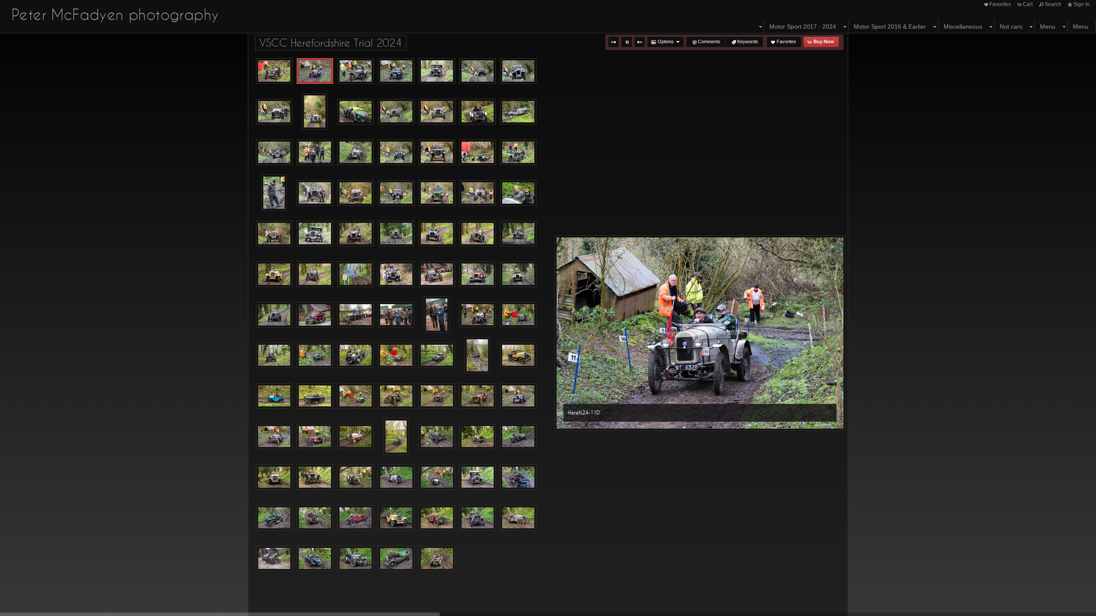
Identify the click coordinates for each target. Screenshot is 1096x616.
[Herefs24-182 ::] (274, 193)
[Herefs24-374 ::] (315, 477)
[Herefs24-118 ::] (396, 71)
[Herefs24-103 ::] (274, 71)
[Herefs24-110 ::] (315, 71)
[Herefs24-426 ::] (315, 558)
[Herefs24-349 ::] (315, 436)
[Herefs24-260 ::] (437, 274)
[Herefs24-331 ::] (437, 396)
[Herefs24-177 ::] (518, 152)
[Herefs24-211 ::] (274, 233)
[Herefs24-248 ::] (356, 274)
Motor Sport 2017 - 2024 (802, 26)
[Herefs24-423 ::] (274, 558)
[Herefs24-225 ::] (396, 233)
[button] (613, 41)
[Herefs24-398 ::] (274, 518)
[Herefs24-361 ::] (437, 436)
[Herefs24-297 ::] (315, 355)
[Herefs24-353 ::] (356, 436)
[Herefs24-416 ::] (478, 518)
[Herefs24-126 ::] (478, 71)
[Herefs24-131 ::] (518, 71)
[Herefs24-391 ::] (518, 477)
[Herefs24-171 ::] (478, 152)
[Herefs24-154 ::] (478, 111)
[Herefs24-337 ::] (518, 396)
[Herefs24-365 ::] (518, 436)
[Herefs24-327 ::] (396, 396)
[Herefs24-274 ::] (315, 315)
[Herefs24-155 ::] (518, 111)
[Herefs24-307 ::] (477, 355)
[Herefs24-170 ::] (437, 152)
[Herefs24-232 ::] (478, 233)
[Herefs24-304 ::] (437, 355)
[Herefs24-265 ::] (518, 274)
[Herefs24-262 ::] (478, 274)
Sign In (1081, 4)
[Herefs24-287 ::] (436, 315)
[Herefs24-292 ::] (518, 315)
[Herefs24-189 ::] (396, 193)
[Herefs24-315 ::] (518, 355)
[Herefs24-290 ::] (478, 315)
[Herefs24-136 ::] (274, 111)
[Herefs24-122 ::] (437, 71)
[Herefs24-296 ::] (274, 355)
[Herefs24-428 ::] (356, 558)
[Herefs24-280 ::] (356, 315)
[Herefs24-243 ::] (315, 274)
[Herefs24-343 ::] (274, 436)
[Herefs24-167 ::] (356, 152)
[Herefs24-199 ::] (478, 193)
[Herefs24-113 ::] (356, 71)
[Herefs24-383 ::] (437, 477)
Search (1053, 4)
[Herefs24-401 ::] (315, 518)
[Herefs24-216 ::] (315, 233)
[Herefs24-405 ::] (356, 518)
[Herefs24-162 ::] (315, 152)
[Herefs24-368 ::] (274, 477)
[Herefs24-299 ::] (356, 355)
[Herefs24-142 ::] (314, 111)
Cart (1028, 4)
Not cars (1011, 26)
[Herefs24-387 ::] (478, 477)
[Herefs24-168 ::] (396, 152)
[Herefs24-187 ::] (356, 193)
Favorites (1000, 4)
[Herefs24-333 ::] (478, 396)
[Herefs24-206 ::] (518, 193)
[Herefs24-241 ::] (274, 274)
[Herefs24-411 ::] (437, 518)
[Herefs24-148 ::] (396, 111)
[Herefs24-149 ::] (437, 111)
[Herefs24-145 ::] (356, 111)
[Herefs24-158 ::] (274, 152)
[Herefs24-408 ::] (396, 518)
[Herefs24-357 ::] (396, 437)
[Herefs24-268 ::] (274, 315)
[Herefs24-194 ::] (437, 193)
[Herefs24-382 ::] (396, 477)
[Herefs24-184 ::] (315, 193)
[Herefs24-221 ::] (356, 233)
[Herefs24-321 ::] (356, 396)
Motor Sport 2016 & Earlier (890, 26)
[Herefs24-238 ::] (518, 233)
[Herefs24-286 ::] (396, 315)
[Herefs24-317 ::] (274, 396)
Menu (1047, 26)
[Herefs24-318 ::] (315, 396)
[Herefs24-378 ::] (356, 477)
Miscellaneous (963, 26)
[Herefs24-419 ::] (518, 518)
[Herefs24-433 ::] (396, 558)
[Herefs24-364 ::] (478, 436)
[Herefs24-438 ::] (437, 558)
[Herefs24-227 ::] (437, 233)
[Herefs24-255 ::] (396, 274)
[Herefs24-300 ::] (396, 355)
